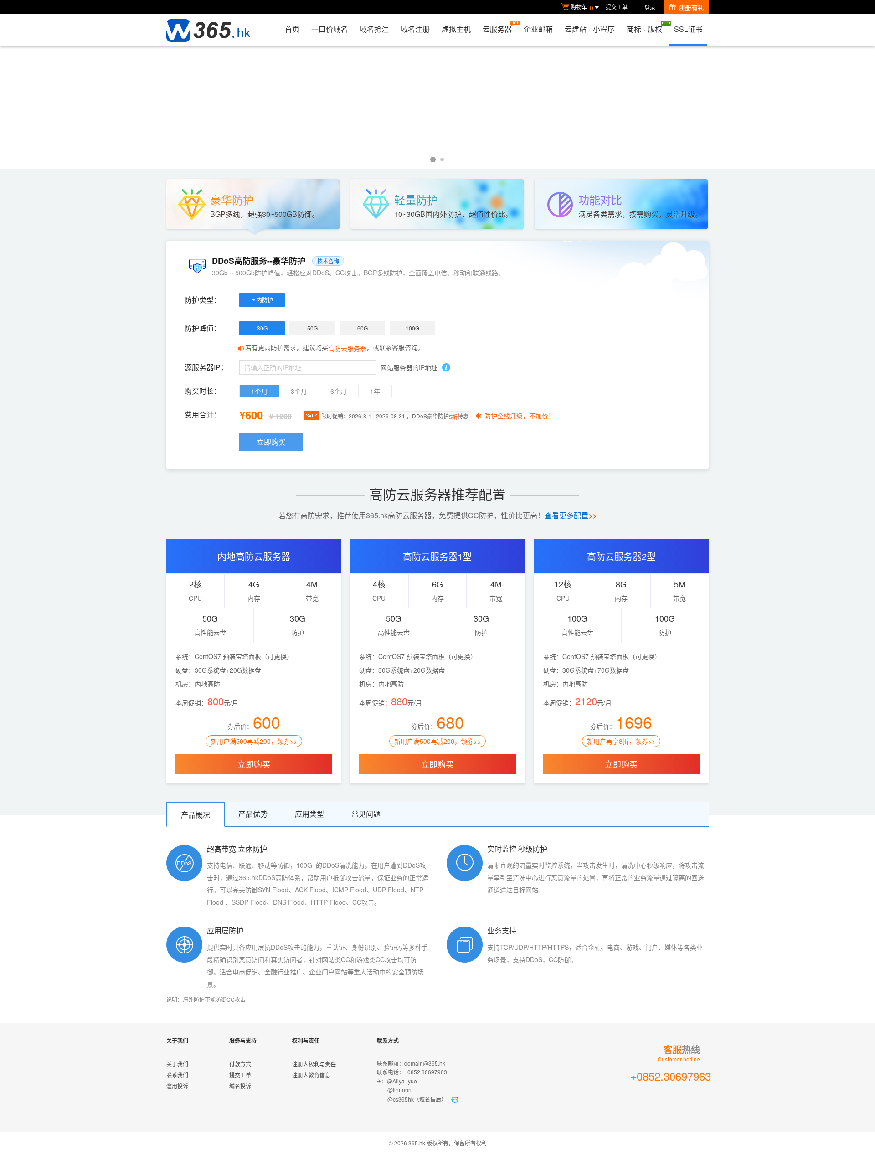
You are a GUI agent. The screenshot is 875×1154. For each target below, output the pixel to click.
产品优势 (253, 814)
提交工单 (617, 6)
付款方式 (240, 1064)
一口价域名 (329, 29)
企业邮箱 (538, 29)
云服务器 (497, 29)
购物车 (582, 7)
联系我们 (177, 1075)
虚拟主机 (456, 29)
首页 (292, 29)
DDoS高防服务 (437, 107)
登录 (649, 7)
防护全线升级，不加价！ (519, 415)
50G (312, 328)
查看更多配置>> (571, 515)
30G (262, 328)
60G (362, 328)
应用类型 (309, 814)
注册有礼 (691, 7)
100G (412, 328)
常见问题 (366, 814)
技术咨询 (328, 261)
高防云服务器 (347, 348)
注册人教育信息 (311, 1075)
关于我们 (177, 1064)
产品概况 (195, 814)
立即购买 (271, 442)
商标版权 (644, 29)
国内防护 (262, 300)
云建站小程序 (590, 29)
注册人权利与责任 (314, 1064)
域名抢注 (374, 29)
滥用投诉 (177, 1086)
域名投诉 (240, 1086)
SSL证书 (688, 29)
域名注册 (415, 29)
